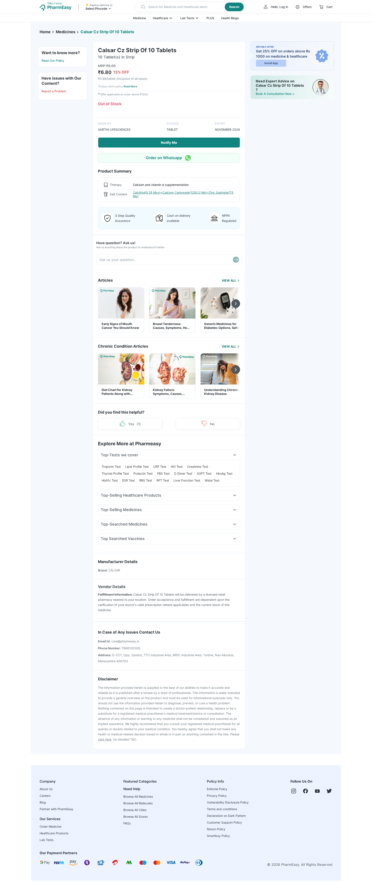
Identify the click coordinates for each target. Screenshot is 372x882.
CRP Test (159, 466)
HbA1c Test (110, 480)
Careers (45, 795)
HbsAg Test (224, 473)
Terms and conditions (222, 809)
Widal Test (212, 480)
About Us (46, 789)
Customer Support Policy (224, 822)
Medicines (65, 32)
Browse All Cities (134, 810)
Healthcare (160, 18)
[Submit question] (236, 260)
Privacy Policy (217, 795)
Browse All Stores (135, 816)
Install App (271, 63)
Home (45, 32)
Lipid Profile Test (137, 466)
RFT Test (163, 480)
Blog (43, 802)
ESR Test (128, 480)
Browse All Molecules (138, 803)
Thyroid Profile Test (115, 473)
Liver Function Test (187, 480)
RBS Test (145, 480)
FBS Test (163, 473)
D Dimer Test (183, 473)
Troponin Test (111, 466)
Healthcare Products (54, 833)
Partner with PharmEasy (56, 809)
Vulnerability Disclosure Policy (228, 802)
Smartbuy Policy (218, 836)
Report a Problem (54, 91)
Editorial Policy (217, 789)
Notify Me (169, 142)
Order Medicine (50, 826)
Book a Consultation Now (274, 94)
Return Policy (216, 829)
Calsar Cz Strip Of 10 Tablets (107, 32)
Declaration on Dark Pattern (226, 816)
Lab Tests (187, 18)
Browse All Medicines (138, 796)
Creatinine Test (197, 466)
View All (229, 280)
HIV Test (177, 466)
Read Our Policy (53, 60)
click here (105, 739)
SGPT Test (204, 473)
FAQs (127, 823)
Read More (130, 86)
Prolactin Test (143, 473)
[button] (190, 7)
